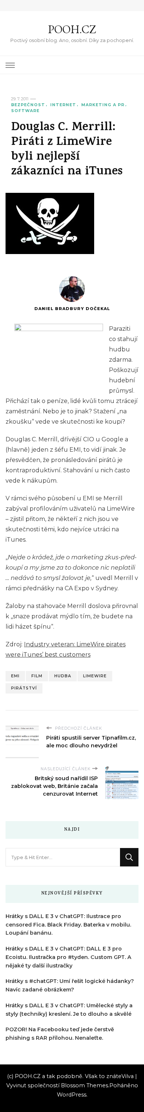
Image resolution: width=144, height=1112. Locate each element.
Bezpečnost (28, 104)
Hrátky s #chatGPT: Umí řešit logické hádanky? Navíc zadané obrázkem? (70, 985)
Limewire (95, 676)
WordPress (71, 1094)
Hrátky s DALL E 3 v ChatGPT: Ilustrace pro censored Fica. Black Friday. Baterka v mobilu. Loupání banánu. (68, 924)
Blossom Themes (84, 1085)
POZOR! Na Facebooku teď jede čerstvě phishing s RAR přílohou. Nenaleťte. (60, 1033)
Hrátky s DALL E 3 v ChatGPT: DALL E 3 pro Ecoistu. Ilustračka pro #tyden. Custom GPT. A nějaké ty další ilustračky (68, 957)
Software (25, 110)
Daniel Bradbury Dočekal (72, 308)
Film (36, 676)
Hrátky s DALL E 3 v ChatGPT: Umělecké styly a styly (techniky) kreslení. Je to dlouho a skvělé (69, 1009)
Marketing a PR (102, 104)
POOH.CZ (72, 29)
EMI (15, 676)
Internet (63, 104)
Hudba (62, 676)
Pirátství (24, 688)
